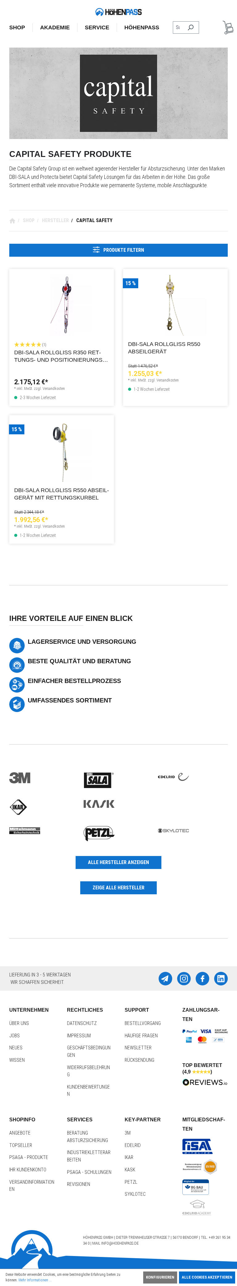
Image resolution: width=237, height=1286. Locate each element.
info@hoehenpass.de (120, 1243)
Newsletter (138, 1048)
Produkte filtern (123, 250)
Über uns (19, 1023)
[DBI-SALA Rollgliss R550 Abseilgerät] (175, 305)
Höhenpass (141, 27)
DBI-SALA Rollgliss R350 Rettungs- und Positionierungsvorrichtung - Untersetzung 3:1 (60, 356)
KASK (130, 1170)
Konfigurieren (160, 1277)
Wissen (17, 1060)
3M (128, 1133)
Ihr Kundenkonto (27, 1170)
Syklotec (135, 1194)
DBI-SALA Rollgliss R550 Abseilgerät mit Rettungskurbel (61, 494)
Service (97, 27)
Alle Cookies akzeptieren (207, 1277)
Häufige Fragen (141, 1036)
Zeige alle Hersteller (118, 888)
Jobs (14, 1036)
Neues (16, 1048)
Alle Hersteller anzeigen (118, 862)
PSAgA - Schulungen (89, 1172)
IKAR (129, 1157)
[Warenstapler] (228, 27)
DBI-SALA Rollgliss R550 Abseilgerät (164, 348)
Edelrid (133, 1145)
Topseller (20, 1145)
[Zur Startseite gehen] (118, 11)
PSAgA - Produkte (28, 1157)
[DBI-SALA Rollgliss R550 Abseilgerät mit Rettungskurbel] (61, 451)
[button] (61, 344)
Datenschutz (82, 1023)
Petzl (131, 1182)
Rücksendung (139, 1060)
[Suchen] (190, 27)
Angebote (20, 1133)
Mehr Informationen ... (35, 1280)
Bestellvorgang (143, 1023)
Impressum (79, 1036)
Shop (17, 27)
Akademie (55, 27)
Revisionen (78, 1184)
